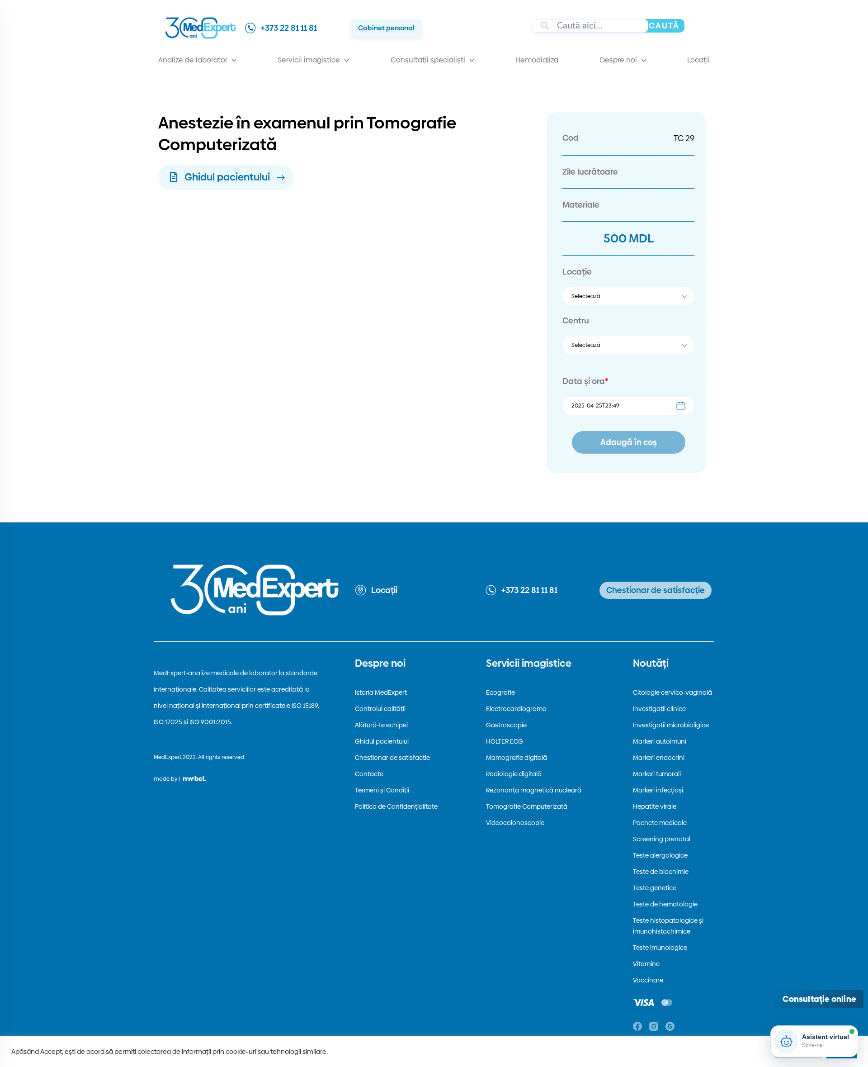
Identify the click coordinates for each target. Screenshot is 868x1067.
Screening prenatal (661, 839)
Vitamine (646, 963)
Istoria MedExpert (381, 692)
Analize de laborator (192, 60)
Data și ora (585, 381)
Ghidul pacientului (382, 741)
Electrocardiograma (516, 708)
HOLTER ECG (504, 741)
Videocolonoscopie (515, 822)
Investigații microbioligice (671, 725)
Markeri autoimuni (659, 741)
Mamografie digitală (516, 757)
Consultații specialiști (428, 60)
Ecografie (500, 692)
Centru (575, 320)
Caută (664, 25)
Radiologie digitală (514, 773)
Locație (577, 271)
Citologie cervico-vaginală (672, 692)
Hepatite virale (654, 806)
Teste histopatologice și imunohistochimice (668, 926)
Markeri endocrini (658, 757)
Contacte (369, 773)
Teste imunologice (660, 947)
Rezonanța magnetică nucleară (533, 790)
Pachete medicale (660, 822)
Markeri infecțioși (658, 790)
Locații (698, 60)
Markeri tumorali (657, 773)
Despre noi (618, 60)
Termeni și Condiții (382, 790)
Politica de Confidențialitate (396, 806)
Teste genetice (654, 887)
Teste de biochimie (661, 871)
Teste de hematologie (665, 904)
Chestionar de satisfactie (392, 757)
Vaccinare (648, 980)
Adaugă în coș (628, 442)
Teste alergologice (660, 855)
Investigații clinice (659, 708)
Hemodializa (536, 60)
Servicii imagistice (309, 60)
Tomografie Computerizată (526, 806)
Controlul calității (380, 708)
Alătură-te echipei (381, 725)
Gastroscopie (506, 725)
